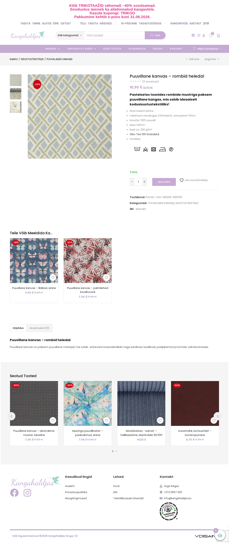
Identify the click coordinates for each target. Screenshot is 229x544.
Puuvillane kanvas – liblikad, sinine (34, 288)
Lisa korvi (164, 182)
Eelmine (194, 59)
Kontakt (176, 48)
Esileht (158, 48)
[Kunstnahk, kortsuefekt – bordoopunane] (195, 403)
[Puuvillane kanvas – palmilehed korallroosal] (88, 260)
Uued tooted (112, 48)
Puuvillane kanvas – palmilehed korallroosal (87, 290)
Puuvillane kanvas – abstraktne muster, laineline (34, 433)
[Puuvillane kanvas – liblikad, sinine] (34, 260)
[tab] (18, 328)
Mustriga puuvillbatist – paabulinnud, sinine (87, 433)
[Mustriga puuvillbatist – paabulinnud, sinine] (88, 403)
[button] (70, 35)
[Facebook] (193, 35)
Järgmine (210, 59)
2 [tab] (116, 451)
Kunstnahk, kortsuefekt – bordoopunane (195, 433)
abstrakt (141, 209)
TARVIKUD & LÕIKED (79, 48)
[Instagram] (198, 35)
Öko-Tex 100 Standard (144, 134)
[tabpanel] (34, 413)
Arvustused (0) (39, 328)
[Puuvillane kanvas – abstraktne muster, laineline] (34, 403)
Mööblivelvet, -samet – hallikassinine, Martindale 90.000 (141, 433)
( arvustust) (150, 81)
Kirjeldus (18, 328)
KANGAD (50, 48)
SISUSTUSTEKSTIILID (32, 59)
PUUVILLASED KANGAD (59, 59)
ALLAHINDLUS (137, 48)
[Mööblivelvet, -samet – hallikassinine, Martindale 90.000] (141, 403)
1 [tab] (113, 451)
